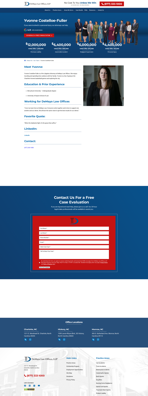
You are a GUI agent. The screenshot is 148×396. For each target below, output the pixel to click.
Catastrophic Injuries (102, 373)
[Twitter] (34, 386)
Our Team (36, 60)
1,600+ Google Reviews (36, 30)
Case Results (79, 10)
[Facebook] (25, 386)
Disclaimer (69, 376)
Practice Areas (57, 10)
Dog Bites (99, 380)
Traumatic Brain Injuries (103, 390)
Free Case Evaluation (44, 267)
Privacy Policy (104, 262)
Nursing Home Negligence (104, 383)
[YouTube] (39, 386)
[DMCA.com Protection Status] (29, 389)
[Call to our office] (25, 339)
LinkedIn (27, 135)
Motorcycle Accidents (102, 369)
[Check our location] (30, 339)
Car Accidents (100, 363)
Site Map (69, 373)
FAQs (85, 10)
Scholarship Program (72, 366)
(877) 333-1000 (113, 3)
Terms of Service (47, 264)
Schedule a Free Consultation (38, 35)
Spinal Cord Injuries (102, 386)
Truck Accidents (101, 366)
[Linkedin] (30, 386)
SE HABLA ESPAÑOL (84, 5)
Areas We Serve (68, 10)
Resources (92, 10)
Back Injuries (100, 376)
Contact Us (101, 10)
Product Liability (101, 393)
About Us (47, 10)
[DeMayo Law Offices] (37, 4)
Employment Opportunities (74, 369)
